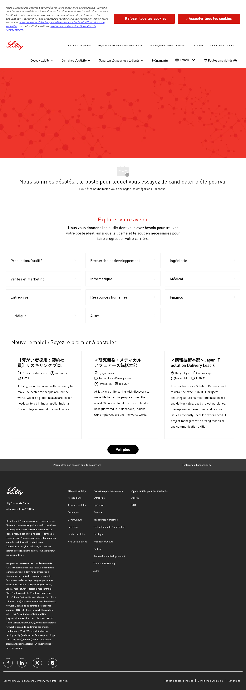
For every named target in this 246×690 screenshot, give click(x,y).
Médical (97, 548)
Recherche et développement (109, 556)
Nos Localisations (77, 541)
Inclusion (73, 527)
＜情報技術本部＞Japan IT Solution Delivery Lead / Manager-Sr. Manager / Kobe (195, 362)
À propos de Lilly (77, 505)
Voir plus (123, 449)
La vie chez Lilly (76, 534)
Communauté (75, 519)
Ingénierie (98, 505)
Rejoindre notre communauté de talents (120, 45)
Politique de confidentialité (179, 680)
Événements (160, 60)
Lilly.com (198, 45)
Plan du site (234, 680)
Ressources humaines (105, 519)
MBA (133, 505)
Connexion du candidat (222, 45)
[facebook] (8, 662)
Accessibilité (74, 497)
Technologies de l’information (109, 527)
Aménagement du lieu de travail (167, 45)
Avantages (73, 512)
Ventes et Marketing (104, 563)
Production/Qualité (103, 541)
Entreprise (99, 497)
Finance (97, 512)
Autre (96, 570)
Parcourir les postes (79, 45)
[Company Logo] (15, 44)
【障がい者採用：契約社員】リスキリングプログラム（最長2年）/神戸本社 (41, 362)
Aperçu (135, 497)
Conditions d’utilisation (210, 680)
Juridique (98, 534)
